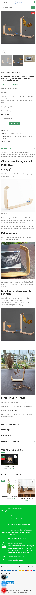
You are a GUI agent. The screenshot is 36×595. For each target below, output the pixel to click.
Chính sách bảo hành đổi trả (17, 519)
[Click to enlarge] (4, 52)
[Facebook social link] (7, 141)
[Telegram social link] (9, 141)
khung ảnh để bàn (11, 136)
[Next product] (34, 72)
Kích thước (5, 115)
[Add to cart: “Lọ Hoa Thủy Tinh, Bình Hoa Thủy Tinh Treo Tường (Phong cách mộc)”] (15, 480)
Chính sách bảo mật (15, 516)
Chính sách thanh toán (15, 521)
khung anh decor (23, 136)
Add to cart (15, 123)
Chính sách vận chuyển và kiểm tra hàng (20, 524)
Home (3, 72)
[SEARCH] (33, 7)
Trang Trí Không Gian (13, 72)
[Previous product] (30, 72)
